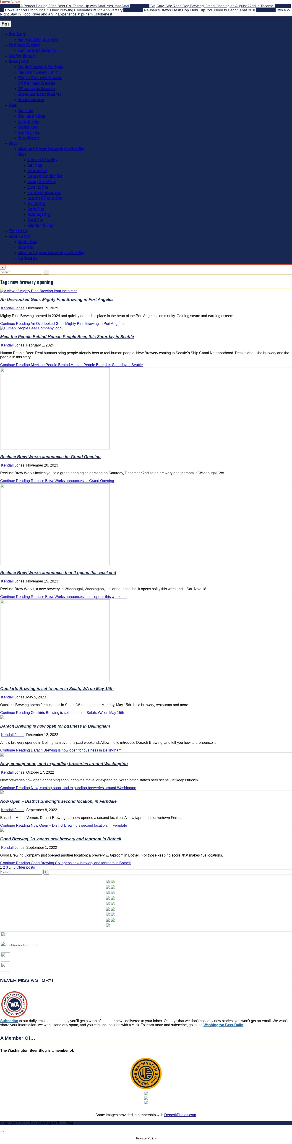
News (12, 105)
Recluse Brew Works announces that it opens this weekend (58, 572)
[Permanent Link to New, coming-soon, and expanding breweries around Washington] (2, 755)
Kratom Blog (36, 203)
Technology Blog (38, 214)
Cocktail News (28, 126)
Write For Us (18, 230)
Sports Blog (35, 208)
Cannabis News (28, 121)
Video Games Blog (40, 225)
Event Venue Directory (24, 44)
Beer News (25, 110)
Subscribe (9, 1021)
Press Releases (29, 137)
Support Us (26, 247)
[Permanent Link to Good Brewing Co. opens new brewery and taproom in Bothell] (2, 830)
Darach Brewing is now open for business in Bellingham (55, 726)
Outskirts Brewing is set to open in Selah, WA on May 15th (57, 688)
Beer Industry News (31, 115)
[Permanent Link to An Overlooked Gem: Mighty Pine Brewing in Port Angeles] (38, 291)
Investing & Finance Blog (44, 197)
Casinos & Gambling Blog (45, 176)
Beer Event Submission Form (38, 39)
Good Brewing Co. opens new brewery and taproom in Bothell (60, 839)
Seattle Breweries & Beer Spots (40, 66)
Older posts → (27, 867)
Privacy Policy (146, 1138)
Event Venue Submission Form (38, 50)
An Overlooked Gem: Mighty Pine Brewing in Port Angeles (57, 299)
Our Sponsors (27, 258)
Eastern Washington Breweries (39, 94)
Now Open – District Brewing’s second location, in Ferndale (58, 801)
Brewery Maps (19, 61)
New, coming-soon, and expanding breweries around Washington (64, 764)
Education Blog (37, 187)
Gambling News (29, 132)
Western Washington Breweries (40, 77)
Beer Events (17, 33)
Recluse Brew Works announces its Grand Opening (50, 456)
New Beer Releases (22, 55)
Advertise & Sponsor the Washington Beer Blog (51, 148)
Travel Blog (35, 219)
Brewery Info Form (31, 99)
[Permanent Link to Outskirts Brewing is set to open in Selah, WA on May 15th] (55, 680)
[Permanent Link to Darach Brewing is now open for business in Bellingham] (2, 718)
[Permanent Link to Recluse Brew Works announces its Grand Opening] (55, 448)
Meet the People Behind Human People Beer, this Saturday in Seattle (67, 336)
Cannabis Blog (37, 170)
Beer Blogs (34, 165)
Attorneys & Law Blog (42, 159)
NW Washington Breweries (36, 83)
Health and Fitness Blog (44, 192)
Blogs (13, 143)
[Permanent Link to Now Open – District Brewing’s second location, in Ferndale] (2, 793)
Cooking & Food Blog (41, 181)
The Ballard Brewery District (38, 72)
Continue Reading (62, 324)
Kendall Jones (27, 241)
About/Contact (19, 236)
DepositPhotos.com (180, 1115)
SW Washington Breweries (36, 88)
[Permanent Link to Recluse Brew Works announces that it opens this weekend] (55, 564)
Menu (5, 24)
